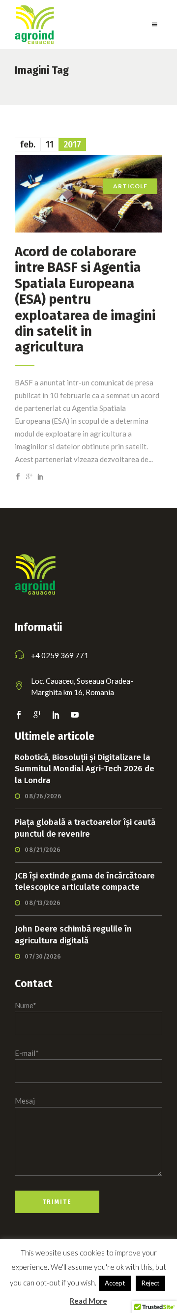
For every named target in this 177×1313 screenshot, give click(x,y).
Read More (88, 1300)
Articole (130, 186)
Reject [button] (150, 1283)
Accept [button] (115, 1283)
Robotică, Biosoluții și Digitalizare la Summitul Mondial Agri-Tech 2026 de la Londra (84, 769)
